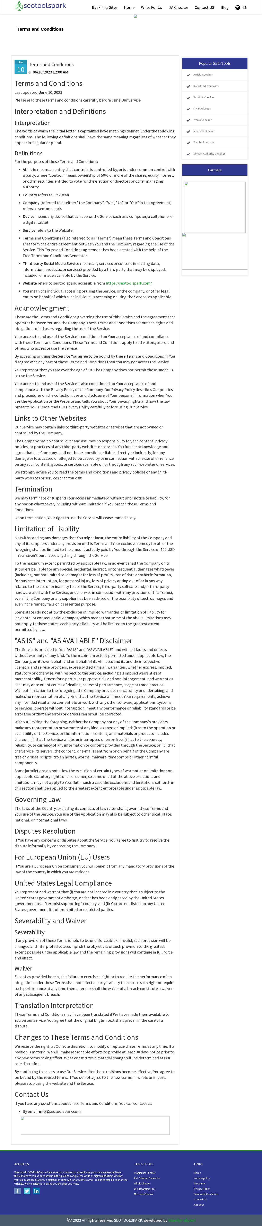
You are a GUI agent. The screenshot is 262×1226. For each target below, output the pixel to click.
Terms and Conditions (206, 1194)
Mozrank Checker (204, 131)
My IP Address (202, 108)
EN (244, 7)
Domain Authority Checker (209, 153)
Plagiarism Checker (144, 1173)
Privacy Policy (202, 1189)
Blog (225, 7)
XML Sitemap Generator (147, 1178)
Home (129, 7)
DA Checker (178, 7)
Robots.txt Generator (206, 86)
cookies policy (202, 1178)
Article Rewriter (203, 74)
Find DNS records (204, 142)
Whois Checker (202, 120)
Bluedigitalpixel (181, 1220)
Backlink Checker (203, 97)
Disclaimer (200, 1183)
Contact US (204, 7)
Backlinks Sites (104, 7)
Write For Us (151, 7)
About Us (199, 1205)
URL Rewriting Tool (144, 1189)
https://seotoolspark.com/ (129, 283)
